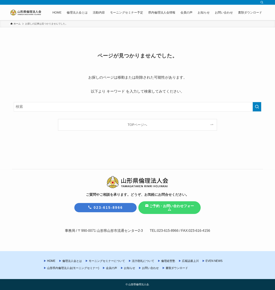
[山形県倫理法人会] (25, 12)
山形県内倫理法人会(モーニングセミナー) (73, 268)
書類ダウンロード (177, 268)
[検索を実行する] (257, 106)
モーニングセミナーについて (107, 261)
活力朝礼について (143, 261)
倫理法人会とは (72, 261)
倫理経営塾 (168, 261)
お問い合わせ (150, 268)
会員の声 (111, 268)
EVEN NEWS (214, 261)
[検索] (262, 2)
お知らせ (129, 268)
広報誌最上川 (190, 261)
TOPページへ (137, 125)
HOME (51, 261)
